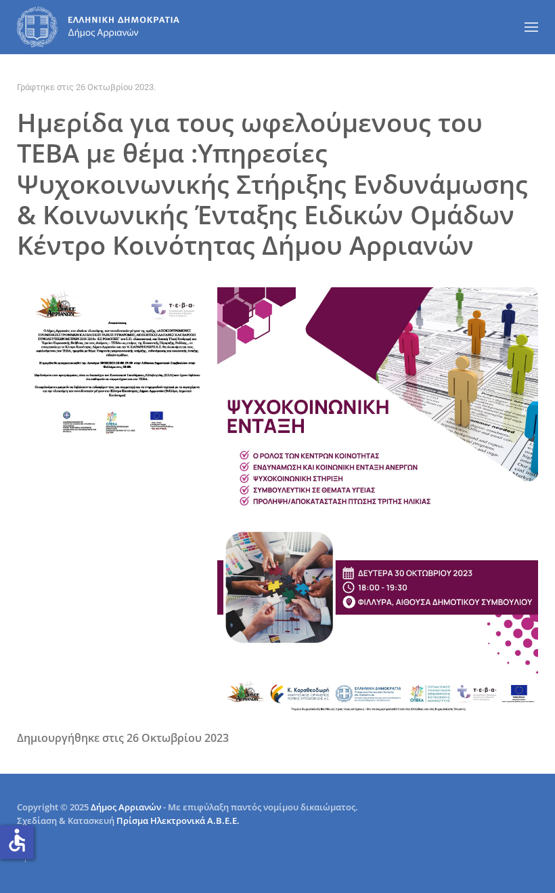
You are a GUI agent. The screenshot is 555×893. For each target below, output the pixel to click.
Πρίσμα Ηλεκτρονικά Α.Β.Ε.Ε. (178, 820)
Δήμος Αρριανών (126, 807)
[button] (531, 27)
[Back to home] (98, 27)
